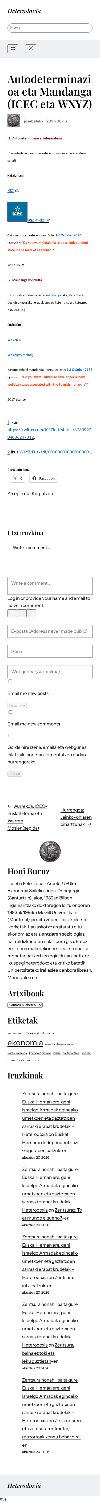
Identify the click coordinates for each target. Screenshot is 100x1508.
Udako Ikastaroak (18, 1060)
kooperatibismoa (40, 1053)
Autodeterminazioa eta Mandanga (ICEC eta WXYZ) (49, 91)
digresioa (32, 1033)
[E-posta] (31, 613)
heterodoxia (65, 1044)
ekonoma (48, 1033)
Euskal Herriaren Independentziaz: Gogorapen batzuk (50, 1142)
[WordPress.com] (12, 613)
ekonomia (25, 1042)
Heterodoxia (24, 11)
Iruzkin (15, 774)
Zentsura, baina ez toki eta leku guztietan (48, 1353)
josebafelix (33, 121)
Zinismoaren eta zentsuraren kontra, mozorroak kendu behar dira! (51, 1428)
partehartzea (71, 1053)
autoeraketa (15, 1033)
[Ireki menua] (12, 48)
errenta (50, 1044)
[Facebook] (22, 613)
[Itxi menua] (31, 48)
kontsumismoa (17, 1053)
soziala (86, 1053)
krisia (57, 1053)
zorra (36, 1060)
